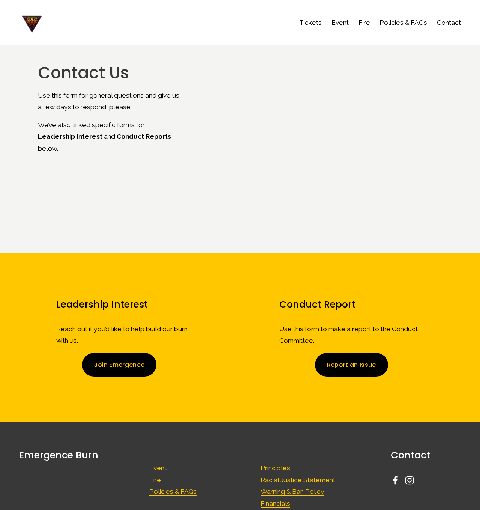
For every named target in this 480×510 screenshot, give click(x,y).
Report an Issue (351, 364)
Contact (449, 22)
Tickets (310, 22)
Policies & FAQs (403, 22)
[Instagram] (409, 480)
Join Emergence (119, 364)
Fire (364, 22)
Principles (275, 468)
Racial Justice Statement (298, 480)
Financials (275, 503)
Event (340, 22)
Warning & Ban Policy (292, 491)
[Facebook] (395, 480)
